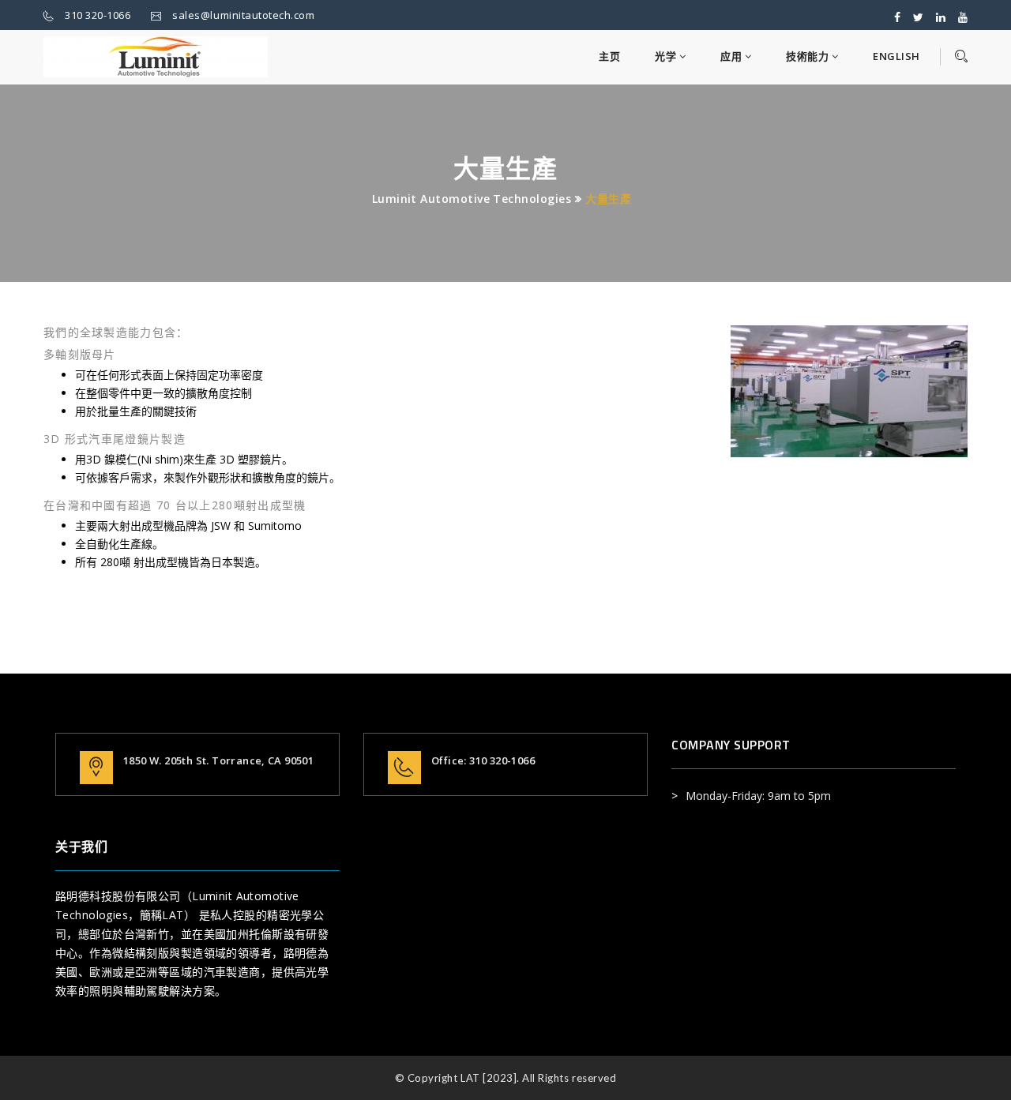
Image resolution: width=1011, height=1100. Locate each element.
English (896, 56)
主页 (609, 56)
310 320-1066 (97, 15)
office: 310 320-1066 (483, 760)
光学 (667, 56)
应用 (732, 56)
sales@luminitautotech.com (243, 15)
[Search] (954, 57)
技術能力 (809, 56)
